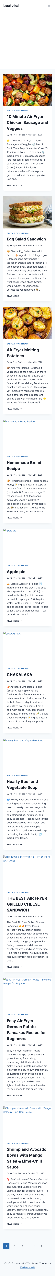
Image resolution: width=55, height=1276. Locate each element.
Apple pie (16, 571)
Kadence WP (27, 1267)
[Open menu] (49, 5)
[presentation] (27, 90)
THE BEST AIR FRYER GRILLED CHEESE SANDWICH (27, 904)
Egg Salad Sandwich (26, 239)
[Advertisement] (27, 40)
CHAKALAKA (19, 674)
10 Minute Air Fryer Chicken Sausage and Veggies (27, 122)
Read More (14, 185)
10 (34, 1246)
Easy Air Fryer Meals (18, 111)
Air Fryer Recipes (17, 135)
